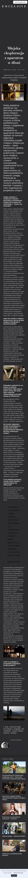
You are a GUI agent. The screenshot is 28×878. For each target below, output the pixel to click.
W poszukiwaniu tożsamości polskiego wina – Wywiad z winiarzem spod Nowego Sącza (13, 777)
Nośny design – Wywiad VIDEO (13, 836)
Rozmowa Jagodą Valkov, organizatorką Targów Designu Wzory (13, 797)
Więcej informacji (18, 873)
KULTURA (14, 69)
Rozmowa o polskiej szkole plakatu (12, 854)
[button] (14, 40)
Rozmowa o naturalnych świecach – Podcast (11, 818)
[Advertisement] (14, 24)
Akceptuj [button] (14, 875)
